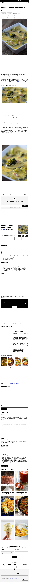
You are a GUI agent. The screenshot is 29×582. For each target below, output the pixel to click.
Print (26, 235)
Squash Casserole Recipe (7, 517)
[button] (6, 229)
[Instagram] (20, 1)
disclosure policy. (13, 15)
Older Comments (4, 466)
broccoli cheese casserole (19, 81)
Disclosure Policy (15, 578)
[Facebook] (18, 1)
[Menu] (28, 2)
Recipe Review (3, 389)
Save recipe (14, 306)
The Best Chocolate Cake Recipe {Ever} (7, 493)
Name (2, 402)
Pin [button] (23, 235)
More (27, 469)
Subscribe (14, 556)
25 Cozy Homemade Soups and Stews (18, 368)
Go (25, 205)
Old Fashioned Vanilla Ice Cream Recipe (7, 541)
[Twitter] (22, 1)
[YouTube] (26, 1)
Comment (2, 392)
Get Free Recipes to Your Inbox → (6, 0)
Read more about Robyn (18, 351)
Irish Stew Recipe (4, 367)
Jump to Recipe (3, 13)
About (18, 573)
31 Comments (4, 10)
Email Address (17, 549)
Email (2, 405)
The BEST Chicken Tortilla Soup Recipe (25, 368)
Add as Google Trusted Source (17, 13)
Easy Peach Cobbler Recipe (21, 540)
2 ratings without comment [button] (14, 383)
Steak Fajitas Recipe (21, 517)
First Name (2, 549)
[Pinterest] (24, 1)
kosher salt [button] (7, 252)
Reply (27, 445)
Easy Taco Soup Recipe (11, 367)
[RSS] (27, 1)
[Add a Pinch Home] (2, 2)
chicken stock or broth (8, 257)
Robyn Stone (3, 229)
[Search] (27, 2)
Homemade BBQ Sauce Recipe (21, 492)
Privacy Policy (11, 578)
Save (20, 235)
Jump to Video (9, 13)
